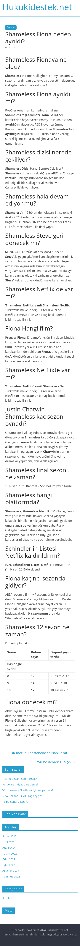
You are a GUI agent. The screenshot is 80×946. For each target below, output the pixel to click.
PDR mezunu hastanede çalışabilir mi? (36, 753)
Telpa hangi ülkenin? (15, 801)
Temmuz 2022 (11, 876)
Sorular (11, 27)
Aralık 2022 (9, 848)
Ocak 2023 (8, 842)
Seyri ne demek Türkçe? (55, 762)
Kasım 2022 (9, 853)
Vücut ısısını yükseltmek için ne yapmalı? (27, 790)
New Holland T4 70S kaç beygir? (22, 796)
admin (11, 47)
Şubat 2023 (9, 836)
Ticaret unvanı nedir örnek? (19, 778)
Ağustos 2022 (10, 870)
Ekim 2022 (8, 859)
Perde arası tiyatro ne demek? (20, 784)
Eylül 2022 (8, 865)
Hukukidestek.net (37, 7)
